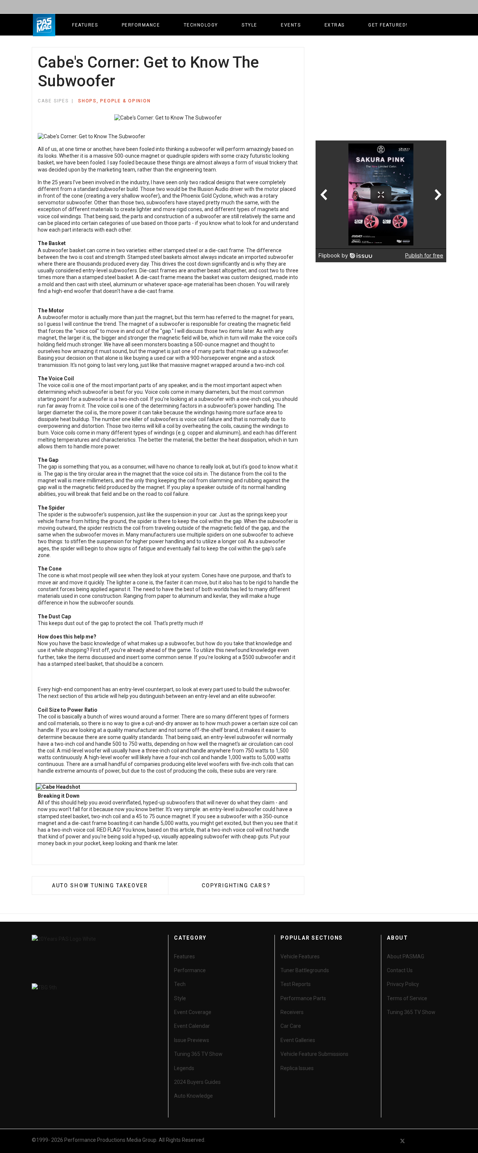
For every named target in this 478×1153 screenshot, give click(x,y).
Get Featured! (388, 25)
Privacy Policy (403, 984)
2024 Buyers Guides (197, 1082)
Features (85, 25)
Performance (141, 25)
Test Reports (295, 984)
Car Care (290, 1026)
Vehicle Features (300, 956)
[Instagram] (443, 1141)
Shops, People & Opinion (114, 100)
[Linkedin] (429, 1141)
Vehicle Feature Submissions (314, 1054)
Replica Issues (297, 1068)
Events (291, 25)
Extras (335, 25)
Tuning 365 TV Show (198, 1054)
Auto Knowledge (193, 1096)
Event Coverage (192, 1012)
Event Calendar (192, 1026)
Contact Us (400, 970)
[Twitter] (402, 1141)
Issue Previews (191, 1040)
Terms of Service (407, 998)
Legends (184, 1068)
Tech (180, 984)
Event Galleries (297, 1040)
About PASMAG (405, 956)
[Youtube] (416, 1141)
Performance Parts (303, 998)
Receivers (292, 1012)
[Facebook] (389, 1141)
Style (249, 25)
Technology (201, 25)
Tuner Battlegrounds (304, 970)
